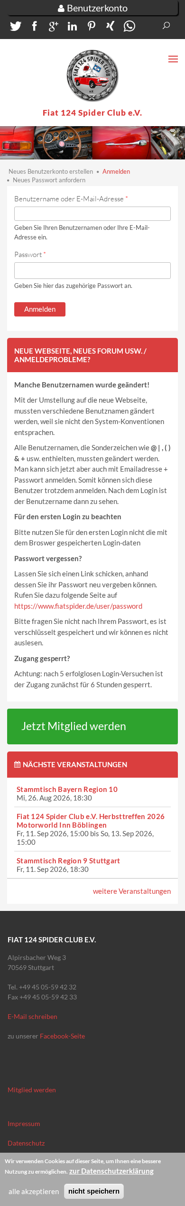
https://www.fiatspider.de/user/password (78, 606)
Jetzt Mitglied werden (73, 726)
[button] (14, 28)
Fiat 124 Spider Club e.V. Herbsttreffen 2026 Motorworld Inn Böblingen (91, 820)
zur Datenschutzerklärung (111, 1170)
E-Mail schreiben (32, 1016)
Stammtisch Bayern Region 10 (67, 789)
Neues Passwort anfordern (49, 180)
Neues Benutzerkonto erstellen (51, 171)
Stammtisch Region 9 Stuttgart (68, 860)
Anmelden (116, 171)
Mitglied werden (32, 1090)
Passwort (30, 254)
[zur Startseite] (92, 75)
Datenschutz (26, 1143)
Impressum (24, 1123)
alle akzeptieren (34, 1191)
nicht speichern (94, 1191)
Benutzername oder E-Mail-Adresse (71, 198)
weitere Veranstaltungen (132, 891)
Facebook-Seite (62, 1036)
